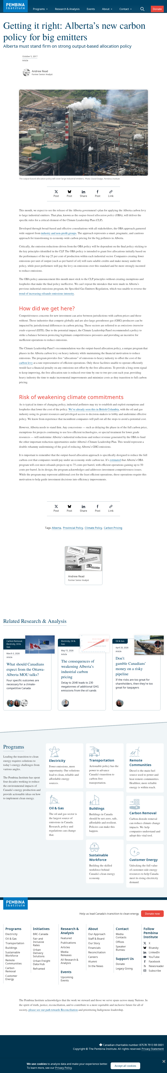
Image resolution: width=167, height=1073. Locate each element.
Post (56, 196)
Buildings (11, 948)
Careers (93, 957)
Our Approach (96, 934)
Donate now (152, 913)
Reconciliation (97, 952)
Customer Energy (11, 977)
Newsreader (155, 966)
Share (83, 196)
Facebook (154, 961)
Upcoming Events (67, 978)
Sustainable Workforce (12, 954)
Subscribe (155, 970)
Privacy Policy (63, 1068)
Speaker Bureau (121, 948)
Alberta (56, 528)
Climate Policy (93, 528)
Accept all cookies (125, 1066)
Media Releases (66, 953)
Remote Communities (13, 961)
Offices (120, 942)
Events (91, 9)
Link (111, 196)
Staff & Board (96, 938)
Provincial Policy (73, 528)
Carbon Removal (10, 969)
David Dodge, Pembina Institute (105, 178)
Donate (157, 9)
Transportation (14, 943)
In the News (95, 966)
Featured (66, 938)
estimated (115, 460)
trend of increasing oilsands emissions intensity (46, 293)
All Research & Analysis (69, 961)
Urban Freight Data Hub (41, 962)
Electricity (11, 934)
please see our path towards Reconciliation (53, 1010)
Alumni (92, 961)
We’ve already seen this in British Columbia (93, 409)
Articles (65, 947)
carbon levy (26, 363)
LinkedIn (154, 952)
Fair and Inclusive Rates (38, 942)
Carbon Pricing (113, 528)
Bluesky (154, 947)
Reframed (39, 968)
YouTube (154, 957)
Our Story (94, 943)
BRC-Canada (40, 934)
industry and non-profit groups (58, 233)
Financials (94, 948)
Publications (68, 943)
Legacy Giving (124, 968)
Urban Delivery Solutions (39, 953)
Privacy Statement (153, 1049)
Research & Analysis (67, 9)
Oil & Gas (11, 938)
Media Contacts (121, 935)
